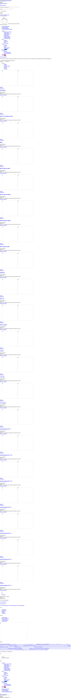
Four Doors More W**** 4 (6, 559)
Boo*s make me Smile (4, 246)
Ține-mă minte (3, 11)
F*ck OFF (2, 376)
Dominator (2, 272)
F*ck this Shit (3, 402)
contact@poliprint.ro (3, 601)
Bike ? (1, 142)
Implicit (5, 64)
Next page (3, 594)
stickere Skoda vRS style (13, 649)
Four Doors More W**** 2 (6, 507)
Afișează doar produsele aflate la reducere (8, 60)
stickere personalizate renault (25, 648)
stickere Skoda (56, 648)
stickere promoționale (34, 648)
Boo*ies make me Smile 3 (5, 220)
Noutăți (5, 65)
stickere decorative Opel (39, 645)
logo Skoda (34, 644)
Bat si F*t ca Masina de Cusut (6, 116)
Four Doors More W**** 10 (6, 455)
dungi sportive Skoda (24, 644)
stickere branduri (13, 645)
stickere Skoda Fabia (60, 648)
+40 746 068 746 (3, 603)
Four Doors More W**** (5, 429)
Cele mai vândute (7, 66)
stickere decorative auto (29, 645)
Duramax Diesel (3, 324)
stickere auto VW (6, 645)
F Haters (2, 350)
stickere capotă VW (20, 645)
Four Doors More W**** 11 (6, 481)
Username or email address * (4, 7)
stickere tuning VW (32, 649)
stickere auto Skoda (63, 644)
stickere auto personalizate (42, 644)
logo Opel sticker (30, 644)
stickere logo (18, 646)
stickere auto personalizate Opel (55, 644)
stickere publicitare (44, 648)
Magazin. (7, 600)
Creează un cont (6, 14)
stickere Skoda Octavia (66, 648)
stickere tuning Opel (20, 649)
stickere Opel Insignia (4, 648)
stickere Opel (53, 646)
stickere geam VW (56, 645)
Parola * (1, 9)
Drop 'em (2, 298)
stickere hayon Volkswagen (63, 645)
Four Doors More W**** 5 (6, 585)
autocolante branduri (5, 644)
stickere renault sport (51, 648)
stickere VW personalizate (44, 649)
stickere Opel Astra (59, 646)
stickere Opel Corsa (67, 646)
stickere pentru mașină (15, 648)
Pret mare (5, 68)
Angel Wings (2, 90)
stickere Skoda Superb (7, 649)
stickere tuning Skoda (27, 649)
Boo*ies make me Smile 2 (5, 194)
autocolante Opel (13, 644)
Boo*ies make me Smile (5, 168)
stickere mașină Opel (47, 646)
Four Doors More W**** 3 (6, 533)
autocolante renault (19, 644)
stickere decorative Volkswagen (48, 645)
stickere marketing (38, 646)
